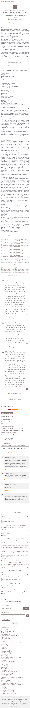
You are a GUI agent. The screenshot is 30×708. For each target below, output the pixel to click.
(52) (8, 661)
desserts (7, 10)
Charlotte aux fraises (15, 583)
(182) (10, 635)
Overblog (18, 701)
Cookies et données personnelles (22, 704)
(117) (11, 643)
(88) (6, 650)
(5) (12, 684)
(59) (5, 658)
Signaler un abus (8, 704)
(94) (4, 648)
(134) (8, 640)
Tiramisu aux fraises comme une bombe (15, 525)
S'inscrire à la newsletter (7, 413)
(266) (7, 631)
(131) (4, 641)
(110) (5, 645)
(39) (4, 668)
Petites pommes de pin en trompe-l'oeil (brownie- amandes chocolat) (15, 552)
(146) (5, 638)
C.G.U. (14, 704)
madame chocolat (10, 703)
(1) (3, 687)
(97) (4, 647)
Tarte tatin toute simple (15, 519)
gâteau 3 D (14, 10)
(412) (4, 630)
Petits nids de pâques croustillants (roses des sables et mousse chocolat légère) (15, 561)
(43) (4, 666)
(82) (5, 654)
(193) (6, 634)
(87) (7, 651)
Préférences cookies (14, 706)
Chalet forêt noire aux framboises (15, 538)
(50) (8, 663)
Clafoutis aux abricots (15, 512)
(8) (11, 681)
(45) (5, 664)
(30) (9, 671)
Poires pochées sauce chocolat (15, 531)
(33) (6, 670)
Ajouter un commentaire (12, 452)
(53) (3, 660)
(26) (7, 673)
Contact (2, 704)
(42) (4, 667)
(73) (5, 655)
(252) (5, 632)
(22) (7, 674)
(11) (12, 677)
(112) (4, 644)
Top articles (25, 703)
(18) (4, 676)
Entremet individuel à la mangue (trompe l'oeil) (15, 545)
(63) (11, 657)
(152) (5, 637)
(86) (6, 653)
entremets (22, 10)
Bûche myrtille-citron (15, 570)
